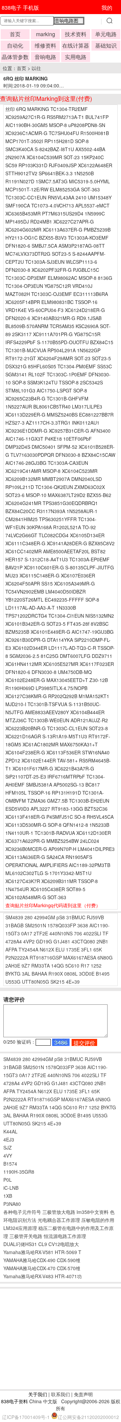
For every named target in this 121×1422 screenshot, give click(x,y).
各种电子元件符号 (22, 1212)
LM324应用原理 (20, 1228)
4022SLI (92, 933)
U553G (13, 981)
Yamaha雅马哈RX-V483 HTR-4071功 (42, 1276)
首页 (15, 34)
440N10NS (61, 933)
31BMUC (75, 917)
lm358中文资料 (93, 1212)
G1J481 (61, 941)
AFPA (11, 949)
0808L (71, 973)
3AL (26, 973)
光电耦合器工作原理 (59, 1220)
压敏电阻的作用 (97, 1220)
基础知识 (106, 45)
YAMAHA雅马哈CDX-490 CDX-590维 (41, 1260)
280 (29, 917)
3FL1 (86, 949)
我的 (107, 7)
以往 (36, 68)
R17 (85, 965)
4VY (7, 1155)
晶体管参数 (15, 57)
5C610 (72, 965)
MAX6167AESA (79, 957)
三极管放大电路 (58, 1212)
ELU (60, 949)
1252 (96, 965)
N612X (47, 949)
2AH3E (12, 965)
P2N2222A (16, 957)
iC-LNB (10, 1187)
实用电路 (75, 57)
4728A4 (13, 941)
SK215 (57, 981)
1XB (7, 1195)
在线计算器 (75, 45)
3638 (82, 925)
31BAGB (14, 925)
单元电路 (106, 34)
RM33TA (40, 965)
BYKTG (13, 973)
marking (45, 34)
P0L (7, 1179)
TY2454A (28, 949)
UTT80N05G (35, 981)
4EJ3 (8, 1139)
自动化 (15, 45)
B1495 (103, 973)
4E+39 (73, 981)
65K (97, 949)
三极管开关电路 (25, 1236)
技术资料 (75, 34)
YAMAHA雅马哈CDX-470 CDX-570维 (41, 1268)
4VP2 (29, 941)
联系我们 (60, 1394)
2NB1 (102, 941)
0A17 (26, 933)
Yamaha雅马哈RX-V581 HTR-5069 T (42, 1252)
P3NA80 (12, 1203)
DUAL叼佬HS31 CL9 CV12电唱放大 (41, 1244)
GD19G (44, 941)
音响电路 (45, 57)
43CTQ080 (83, 941)
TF (106, 933)
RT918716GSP (46, 957)
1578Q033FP (61, 925)
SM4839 (14, 917)
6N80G (105, 957)
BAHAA (39, 973)
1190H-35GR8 (18, 1171)
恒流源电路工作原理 (65, 1236)
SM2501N (35, 925)
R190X (55, 973)
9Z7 (26, 965)
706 (78, 933)
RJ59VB (95, 917)
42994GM (44, 917)
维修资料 (45, 45)
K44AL (10, 1131)
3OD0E (86, 973)
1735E (73, 949)
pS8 (60, 917)
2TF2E (41, 933)
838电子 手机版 (20, 7)
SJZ (7, 1147)
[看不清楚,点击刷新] (61, 1042)
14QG (57, 965)
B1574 (10, 1163)
